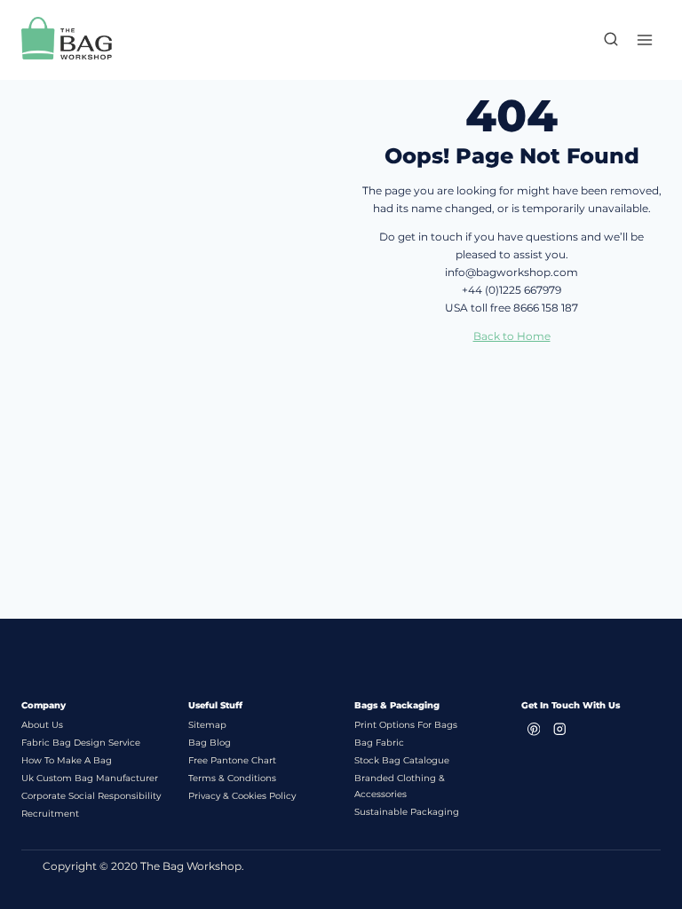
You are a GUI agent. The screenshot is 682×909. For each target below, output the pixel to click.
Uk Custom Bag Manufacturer (89, 778)
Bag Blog (209, 742)
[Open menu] (644, 39)
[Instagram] (560, 729)
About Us (42, 725)
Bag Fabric (379, 742)
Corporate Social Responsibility (91, 796)
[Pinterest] (534, 729)
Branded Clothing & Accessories (399, 786)
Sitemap (207, 725)
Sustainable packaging (406, 812)
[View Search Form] (602, 40)
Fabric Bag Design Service (80, 742)
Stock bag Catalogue (401, 760)
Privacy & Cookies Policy (242, 796)
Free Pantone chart (232, 760)
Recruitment (50, 813)
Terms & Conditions (232, 778)
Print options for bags (405, 725)
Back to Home (512, 336)
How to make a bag (66, 760)
